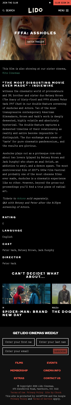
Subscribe (60, 351)
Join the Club (10, 2)
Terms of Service (42, 398)
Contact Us (52, 378)
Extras (19, 378)
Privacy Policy (35, 392)
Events (52, 363)
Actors (21, 198)
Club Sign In (62, 2)
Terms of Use (18, 392)
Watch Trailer (35, 41)
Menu (61, 10)
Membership (19, 370)
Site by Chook (53, 392)
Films (19, 363)
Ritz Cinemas (11, 72)
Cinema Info (52, 370)
